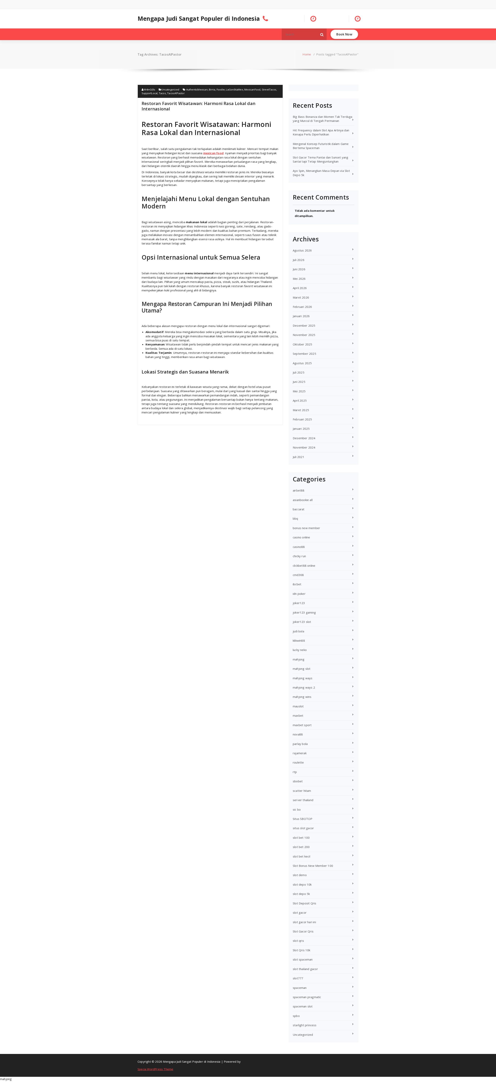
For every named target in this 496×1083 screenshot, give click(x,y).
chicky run (299, 556)
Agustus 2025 (302, 363)
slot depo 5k (301, 894)
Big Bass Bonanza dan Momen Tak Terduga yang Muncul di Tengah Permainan (322, 119)
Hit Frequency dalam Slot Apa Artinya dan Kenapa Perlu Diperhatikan (321, 132)
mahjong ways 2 (304, 687)
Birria (212, 89)
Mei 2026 (299, 279)
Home (306, 54)
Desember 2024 (304, 438)
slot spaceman (303, 959)
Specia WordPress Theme (155, 1069)
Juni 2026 (299, 269)
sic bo (297, 809)
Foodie (221, 89)
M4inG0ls (149, 89)
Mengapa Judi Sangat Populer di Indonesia (199, 18)
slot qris (298, 941)
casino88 (299, 547)
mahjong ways (302, 678)
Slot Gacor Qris (303, 931)
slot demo (300, 875)
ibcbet (297, 584)
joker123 (299, 603)
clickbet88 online (304, 565)
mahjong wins (302, 697)
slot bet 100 (301, 837)
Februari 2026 (302, 307)
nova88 (298, 734)
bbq (295, 518)
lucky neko (300, 650)
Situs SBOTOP (302, 819)
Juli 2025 (298, 372)
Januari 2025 (301, 428)
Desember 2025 (304, 325)
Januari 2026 (301, 316)
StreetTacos (269, 89)
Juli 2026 (298, 260)
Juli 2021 (298, 457)
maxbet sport (302, 725)
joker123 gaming (304, 612)
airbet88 (299, 490)
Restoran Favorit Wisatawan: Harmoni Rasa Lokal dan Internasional (198, 106)
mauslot (298, 706)
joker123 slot (302, 622)
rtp (295, 772)
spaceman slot (303, 1006)
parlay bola (300, 744)
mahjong (298, 659)
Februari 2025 (302, 419)
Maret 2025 (301, 410)
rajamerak (300, 753)
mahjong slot (301, 669)
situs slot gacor (303, 828)
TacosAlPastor (176, 93)
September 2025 (304, 354)
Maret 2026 (301, 297)
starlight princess (305, 1025)
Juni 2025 (299, 382)
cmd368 (298, 575)
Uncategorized (170, 89)
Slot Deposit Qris (304, 903)
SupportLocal (150, 93)
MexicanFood (252, 89)
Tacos (162, 93)
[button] (322, 34)
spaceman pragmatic (307, 997)
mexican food (213, 153)
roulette (298, 762)
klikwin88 (299, 640)
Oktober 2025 (302, 344)
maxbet (298, 715)
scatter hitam (302, 791)
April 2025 (300, 400)
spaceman (300, 988)
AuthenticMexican (197, 89)
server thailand (303, 800)
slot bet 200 (301, 847)
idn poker (299, 594)
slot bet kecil (301, 856)
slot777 (298, 978)
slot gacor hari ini (304, 922)
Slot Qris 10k (301, 950)
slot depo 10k (302, 884)
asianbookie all (303, 500)
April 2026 (300, 288)
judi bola (298, 631)
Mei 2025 (299, 391)
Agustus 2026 (302, 250)
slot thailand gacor (305, 969)
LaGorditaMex (234, 89)
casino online (301, 537)
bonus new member (306, 528)
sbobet (298, 781)
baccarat (299, 509)
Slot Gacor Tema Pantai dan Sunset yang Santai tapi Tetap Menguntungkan (320, 159)
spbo (296, 1016)
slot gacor (300, 912)
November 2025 (304, 335)
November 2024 (304, 447)
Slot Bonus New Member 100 (313, 866)
